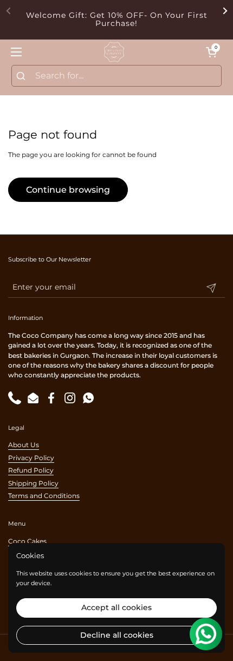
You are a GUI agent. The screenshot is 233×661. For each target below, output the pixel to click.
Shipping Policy (33, 483)
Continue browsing (68, 190)
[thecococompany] (113, 52)
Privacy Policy (31, 458)
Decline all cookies (116, 635)
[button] (211, 52)
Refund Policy (31, 470)
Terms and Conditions (44, 496)
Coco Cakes (27, 541)
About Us (23, 445)
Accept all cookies (116, 607)
